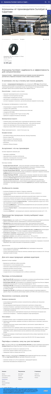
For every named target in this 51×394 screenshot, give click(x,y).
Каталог (4, 371)
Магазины (37, 375)
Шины (3, 374)
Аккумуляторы (6, 383)
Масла (3, 384)
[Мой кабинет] (49, 2)
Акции (20, 379)
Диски (3, 381)
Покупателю (21, 371)
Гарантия (20, 377)
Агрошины (5, 379)
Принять (46, 390)
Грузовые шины (6, 375)
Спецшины (5, 377)
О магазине (38, 371)
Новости (37, 374)
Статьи (36, 377)
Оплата (20, 375)
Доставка (20, 374)
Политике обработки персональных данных (13, 392)
